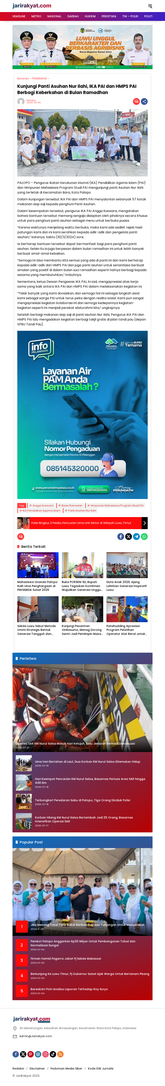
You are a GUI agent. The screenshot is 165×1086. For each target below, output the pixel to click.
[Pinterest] (30, 1054)
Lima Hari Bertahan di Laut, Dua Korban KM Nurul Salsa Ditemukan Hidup (87, 762)
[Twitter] (128, 536)
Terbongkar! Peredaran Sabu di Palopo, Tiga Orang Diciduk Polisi (82, 800)
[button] (150, 6)
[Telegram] (136, 536)
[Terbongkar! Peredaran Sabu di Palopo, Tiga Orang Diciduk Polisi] (24, 802)
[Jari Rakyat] (31, 6)
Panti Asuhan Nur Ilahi (82, 510)
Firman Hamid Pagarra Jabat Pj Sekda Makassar (66, 959)
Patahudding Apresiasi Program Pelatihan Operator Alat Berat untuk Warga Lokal (125, 630)
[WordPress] (38, 1054)
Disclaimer (37, 1069)
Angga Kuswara (43, 505)
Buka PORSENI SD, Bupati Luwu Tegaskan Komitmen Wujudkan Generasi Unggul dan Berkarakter (82, 586)
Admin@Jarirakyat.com (35, 1036)
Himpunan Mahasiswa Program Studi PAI (117, 505)
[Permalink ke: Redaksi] (22, 101)
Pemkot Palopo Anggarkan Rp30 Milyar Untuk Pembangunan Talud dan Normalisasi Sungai (83, 943)
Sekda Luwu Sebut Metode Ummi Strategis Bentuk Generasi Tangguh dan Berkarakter (36, 630)
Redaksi (31, 100)
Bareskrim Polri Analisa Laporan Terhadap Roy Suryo (69, 989)
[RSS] (60, 1054)
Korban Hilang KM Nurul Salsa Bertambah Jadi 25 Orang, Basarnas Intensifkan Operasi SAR (84, 820)
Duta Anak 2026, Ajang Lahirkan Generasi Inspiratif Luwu (126, 586)
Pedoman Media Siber (66, 1069)
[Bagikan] (144, 101)
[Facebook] (120, 536)
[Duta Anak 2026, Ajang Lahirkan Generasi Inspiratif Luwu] (127, 565)
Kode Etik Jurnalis (100, 1069)
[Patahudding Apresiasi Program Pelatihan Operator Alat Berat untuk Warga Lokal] (127, 609)
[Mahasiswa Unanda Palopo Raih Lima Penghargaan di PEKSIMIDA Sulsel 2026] (38, 565)
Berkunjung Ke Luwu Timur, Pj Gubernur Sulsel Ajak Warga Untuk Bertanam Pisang (90, 974)
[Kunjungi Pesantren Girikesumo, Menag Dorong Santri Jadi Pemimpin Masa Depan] (82, 609)
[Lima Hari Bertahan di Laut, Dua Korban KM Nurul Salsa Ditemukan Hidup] (24, 763)
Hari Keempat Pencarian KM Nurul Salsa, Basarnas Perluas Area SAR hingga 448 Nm (90, 781)
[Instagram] (45, 1054)
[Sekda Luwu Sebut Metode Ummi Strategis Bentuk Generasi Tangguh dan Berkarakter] (38, 609)
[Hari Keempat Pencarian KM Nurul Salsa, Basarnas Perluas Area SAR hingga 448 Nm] (24, 783)
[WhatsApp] (144, 536)
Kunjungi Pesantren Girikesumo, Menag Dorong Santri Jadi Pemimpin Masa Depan (82, 630)
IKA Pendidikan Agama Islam (41, 510)
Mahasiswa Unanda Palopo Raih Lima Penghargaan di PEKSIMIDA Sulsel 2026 (37, 586)
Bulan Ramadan (72, 505)
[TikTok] (53, 1054)
